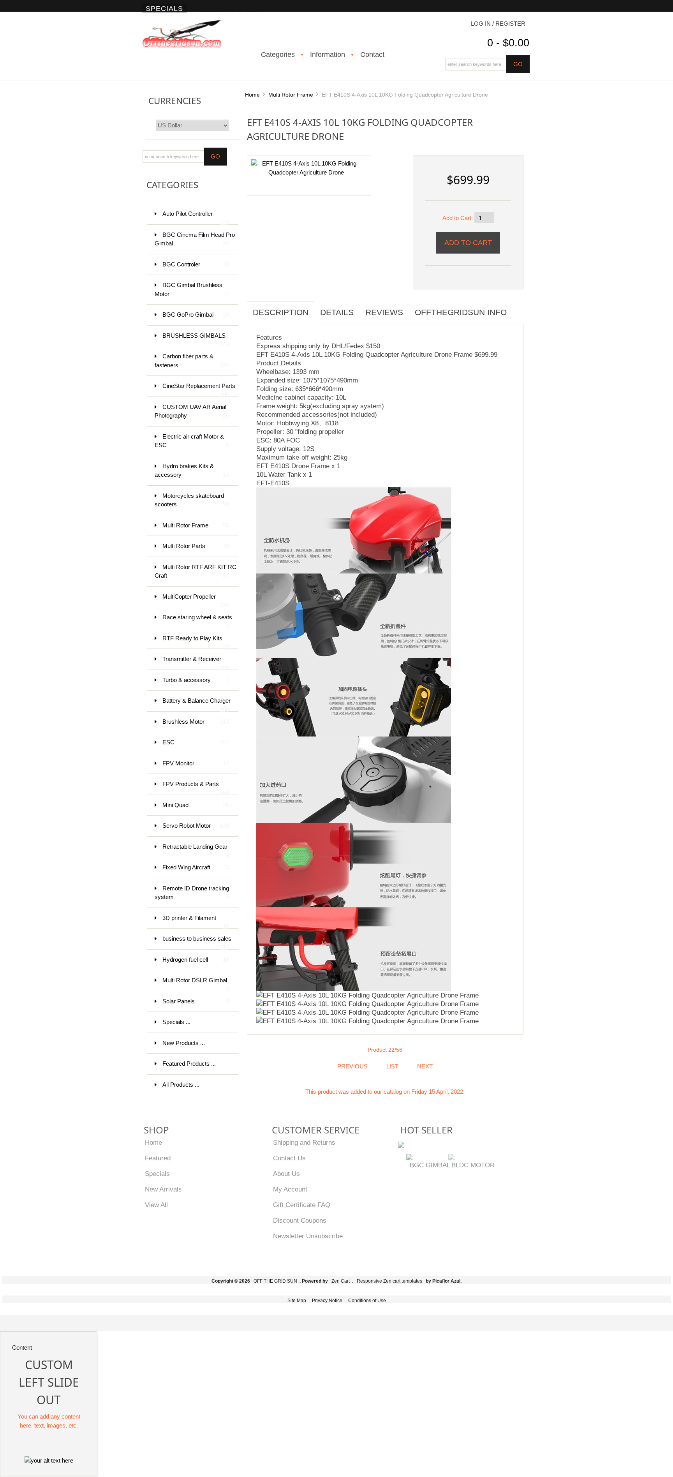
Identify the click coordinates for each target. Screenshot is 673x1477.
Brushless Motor (195, 721)
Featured (158, 1158)
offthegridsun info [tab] (461, 312)
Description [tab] (280, 312)
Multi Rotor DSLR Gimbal (195, 984)
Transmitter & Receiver (195, 663)
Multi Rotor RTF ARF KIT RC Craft (195, 571)
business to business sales (196, 942)
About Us (286, 1173)
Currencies (174, 101)
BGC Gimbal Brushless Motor (192, 289)
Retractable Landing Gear (195, 850)
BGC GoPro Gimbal (195, 314)
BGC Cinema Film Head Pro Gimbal (195, 239)
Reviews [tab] (384, 312)
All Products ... (180, 1084)
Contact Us (289, 1158)
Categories (278, 54)
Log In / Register (498, 23)
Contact (372, 54)
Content (22, 1347)
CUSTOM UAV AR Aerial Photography (192, 411)
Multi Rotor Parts (195, 546)
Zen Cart (340, 1281)
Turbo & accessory (195, 680)
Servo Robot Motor (195, 825)
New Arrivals (163, 1189)
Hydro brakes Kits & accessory (192, 470)
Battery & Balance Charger (196, 704)
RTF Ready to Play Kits (195, 642)
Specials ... (176, 1022)
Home (252, 95)
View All (156, 1204)
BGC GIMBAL (430, 1165)
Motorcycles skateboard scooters (192, 500)
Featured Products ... (189, 1063)
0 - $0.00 (508, 43)
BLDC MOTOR (473, 1165)
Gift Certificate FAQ (301, 1204)
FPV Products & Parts (195, 788)
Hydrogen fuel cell (195, 959)
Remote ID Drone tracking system (192, 893)
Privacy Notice (327, 1300)
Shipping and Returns (304, 1142)
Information (327, 54)
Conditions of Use (367, 1300)
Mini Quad (195, 805)
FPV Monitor (195, 763)
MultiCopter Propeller (195, 600)
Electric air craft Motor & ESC (192, 441)
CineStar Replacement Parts (198, 389)
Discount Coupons (299, 1220)
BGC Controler (195, 264)
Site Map (296, 1300)
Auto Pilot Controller (195, 217)
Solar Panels (195, 1001)
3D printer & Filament (195, 922)
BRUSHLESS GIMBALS (195, 339)
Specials (164, 8)
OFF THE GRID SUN (275, 1281)
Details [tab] (337, 312)
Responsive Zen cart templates (389, 1281)
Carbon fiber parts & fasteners (192, 360)
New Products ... (183, 1043)
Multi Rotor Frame (290, 95)
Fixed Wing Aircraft (195, 867)
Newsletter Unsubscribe (308, 1235)
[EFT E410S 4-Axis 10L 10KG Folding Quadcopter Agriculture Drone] (306, 167)
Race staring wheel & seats (197, 621)
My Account (290, 1189)
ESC (195, 742)
